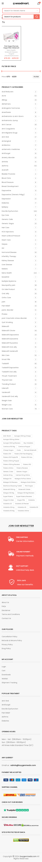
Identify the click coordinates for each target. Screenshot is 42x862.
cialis (19, 450)
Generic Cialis (7, 219)
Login (4, 667)
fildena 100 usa (26, 457)
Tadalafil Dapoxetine (10, 367)
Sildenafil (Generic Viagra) (11, 53)
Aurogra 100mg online (11, 439)
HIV (3, 248)
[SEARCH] (37, 16)
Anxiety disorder (8, 157)
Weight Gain (7, 400)
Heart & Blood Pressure (11, 236)
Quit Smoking (7, 322)
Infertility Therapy (9, 256)
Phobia (4, 314)
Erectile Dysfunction (10, 211)
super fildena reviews (24, 496)
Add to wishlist (13, 41)
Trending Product (9, 384)
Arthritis (5, 162)
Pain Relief (6, 306)
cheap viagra (8, 450)
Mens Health (7, 273)
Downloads (6, 675)
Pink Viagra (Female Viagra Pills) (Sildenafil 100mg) (11, 48)
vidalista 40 (22, 507)
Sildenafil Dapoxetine (10, 335)
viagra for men (8, 500)
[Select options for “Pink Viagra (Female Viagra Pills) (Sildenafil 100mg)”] (9, 41)
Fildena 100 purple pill (10, 457)
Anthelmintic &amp (10, 120)
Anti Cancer (6, 124)
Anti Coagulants (8, 129)
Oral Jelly (5, 293)
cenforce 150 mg (9, 447)
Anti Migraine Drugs (9, 133)
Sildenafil (5, 326)
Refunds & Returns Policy (12, 640)
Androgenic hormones (11, 108)
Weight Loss (6, 405)
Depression (6, 199)
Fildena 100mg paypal (11, 461)
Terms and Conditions (11, 614)
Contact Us (6, 618)
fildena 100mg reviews (11, 464)
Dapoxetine (6, 190)
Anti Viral (5, 137)
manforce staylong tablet (12, 486)
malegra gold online (28, 482)
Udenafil (5, 388)
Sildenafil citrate (24, 489)
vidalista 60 (34, 507)
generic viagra (21, 472)
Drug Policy (6, 648)
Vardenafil (6, 392)
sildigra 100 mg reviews (25, 493)
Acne (4, 96)
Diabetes (5, 203)
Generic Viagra (8, 223)
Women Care (7, 409)
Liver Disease (7, 264)
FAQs (4, 606)
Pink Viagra (29, 486)
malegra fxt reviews (10, 482)
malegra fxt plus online (23, 479)
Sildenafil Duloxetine (10, 339)
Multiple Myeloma (9, 281)
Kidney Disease (8, 260)
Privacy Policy (7, 644)
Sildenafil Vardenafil (10, 351)
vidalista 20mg (8, 507)
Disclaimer (6, 610)
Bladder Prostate (8, 174)
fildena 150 (27, 464)
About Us (5, 602)
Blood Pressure (8, 182)
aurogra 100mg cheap (22, 436)
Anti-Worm (7, 436)
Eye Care (5, 215)
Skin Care (5, 355)
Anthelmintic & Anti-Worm (13, 116)
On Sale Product (8, 289)
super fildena (8, 496)
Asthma (5, 166)
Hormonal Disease (9, 252)
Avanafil (5, 170)
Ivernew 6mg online (23, 475)
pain (3, 302)
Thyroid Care (7, 380)
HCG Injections (8, 232)
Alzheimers (6, 104)
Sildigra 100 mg (8, 493)
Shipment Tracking (9, 683)
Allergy (4, 100)
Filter (36, 77)
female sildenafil (30, 450)
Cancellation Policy (9, 637)
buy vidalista (28, 443)
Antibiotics (6, 145)
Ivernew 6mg (7, 475)
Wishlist (5, 679)
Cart (3, 671)
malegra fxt (7, 479)
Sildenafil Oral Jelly (9, 347)
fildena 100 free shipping (23, 454)
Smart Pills (6, 359)
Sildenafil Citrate (8, 330)
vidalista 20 (7, 504)
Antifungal (6, 153)
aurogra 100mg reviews (11, 443)
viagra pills (21, 500)
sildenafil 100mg (9, 489)
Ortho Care (6, 297)
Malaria (5, 269)
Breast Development (10, 186)
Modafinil (5, 277)
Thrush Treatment (9, 376)
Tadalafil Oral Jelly (9, 372)
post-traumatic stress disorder (14, 318)
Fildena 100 (7, 454)
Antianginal (6, 141)
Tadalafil (5, 363)
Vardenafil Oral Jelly (10, 396)
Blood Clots (6, 178)
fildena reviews (22, 468)
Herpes (4, 244)
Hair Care (5, 227)
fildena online (8, 468)
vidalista (31, 500)
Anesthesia (6, 112)
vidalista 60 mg (8, 511)
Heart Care (6, 240)
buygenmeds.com (28, 856)
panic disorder (7, 310)
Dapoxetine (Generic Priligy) (13, 194)
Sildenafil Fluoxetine (10, 343)
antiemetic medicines (11, 149)
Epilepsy (5, 207)
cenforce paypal (24, 447)
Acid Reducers (7, 92)
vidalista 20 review (22, 504)
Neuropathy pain (8, 285)
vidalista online (23, 511)
